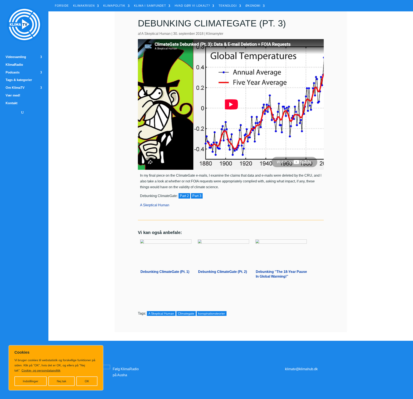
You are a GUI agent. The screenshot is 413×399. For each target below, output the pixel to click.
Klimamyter (214, 33)
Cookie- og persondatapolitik (41, 370)
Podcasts (13, 72)
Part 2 (184, 196)
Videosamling (16, 57)
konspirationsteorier (211, 313)
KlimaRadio (14, 64)
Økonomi (252, 5)
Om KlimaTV (15, 87)
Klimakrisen (84, 5)
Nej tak (61, 381)
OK (87, 381)
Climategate (186, 313)
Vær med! (13, 95)
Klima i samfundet (150, 5)
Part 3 (196, 196)
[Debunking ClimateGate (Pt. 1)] (166, 251)
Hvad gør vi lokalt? (192, 5)
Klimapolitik (114, 5)
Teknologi (228, 5)
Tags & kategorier (19, 80)
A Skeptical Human (156, 33)
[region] (56, 367)
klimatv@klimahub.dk (301, 369)
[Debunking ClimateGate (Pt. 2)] (223, 251)
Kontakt (11, 103)
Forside (62, 5)
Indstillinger (30, 381)
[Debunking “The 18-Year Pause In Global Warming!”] (281, 251)
